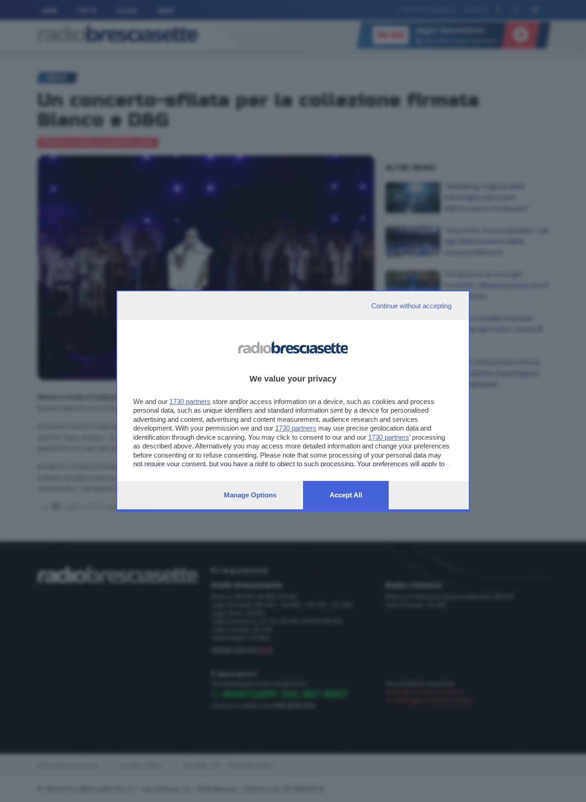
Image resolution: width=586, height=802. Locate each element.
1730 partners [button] (190, 401)
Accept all (346, 495)
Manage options (250, 495)
